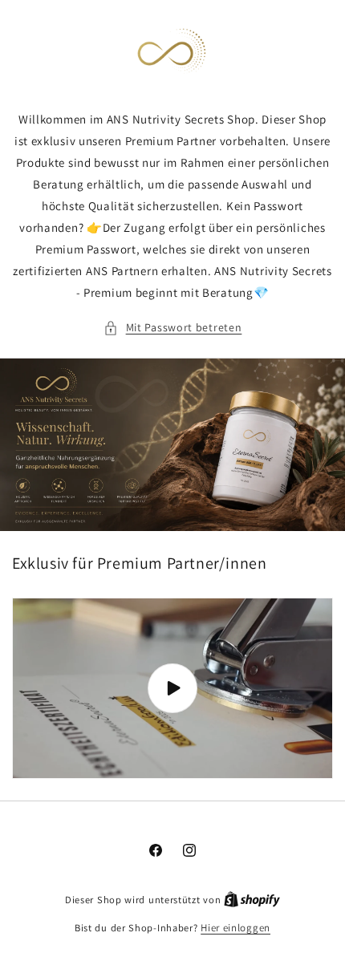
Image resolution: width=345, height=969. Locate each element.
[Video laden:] (172, 688)
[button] (173, 328)
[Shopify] (252, 899)
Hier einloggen (235, 928)
